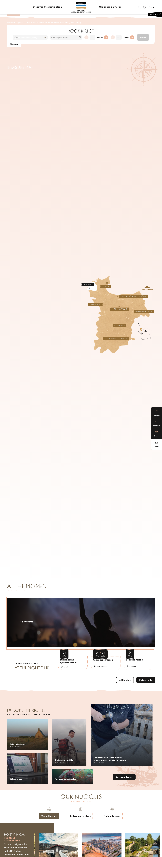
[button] (139, 7)
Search (143, 37)
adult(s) (100, 37)
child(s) (126, 37)
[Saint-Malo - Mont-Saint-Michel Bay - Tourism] (81, 7)
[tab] (49, 812)
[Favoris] (145, 7)
